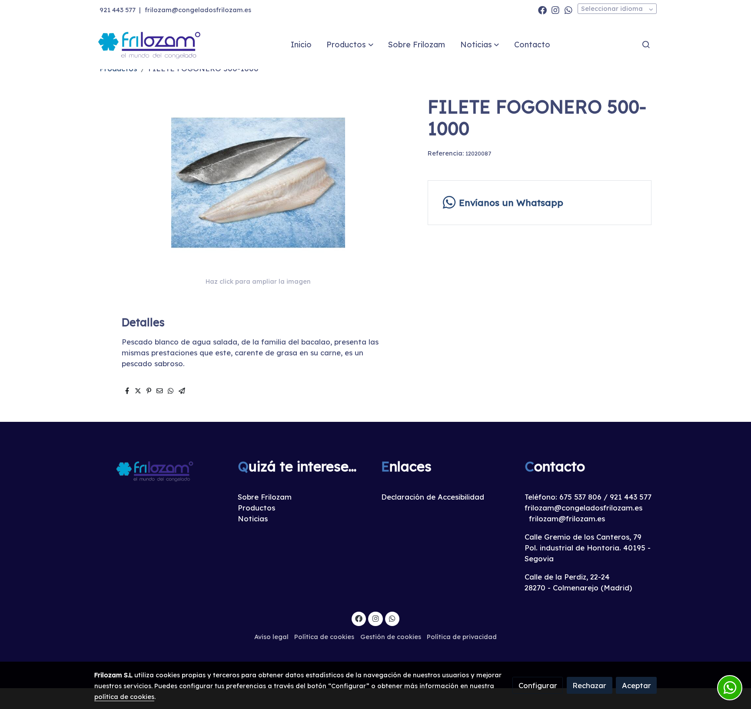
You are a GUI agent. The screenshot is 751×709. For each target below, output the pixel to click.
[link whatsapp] (568, 9)
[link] (150, 44)
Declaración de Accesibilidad (432, 496)
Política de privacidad (462, 637)
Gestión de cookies (390, 637)
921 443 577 (118, 10)
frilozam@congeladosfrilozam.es (198, 10)
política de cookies (124, 696)
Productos (256, 507)
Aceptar (636, 685)
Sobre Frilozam (265, 496)
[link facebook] (542, 9)
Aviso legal (271, 637)
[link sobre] (160, 470)
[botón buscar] (646, 44)
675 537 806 (580, 496)
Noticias (253, 518)
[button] (350, 44)
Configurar (537, 685)
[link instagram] (555, 9)
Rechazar (589, 685)
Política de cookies (324, 637)
